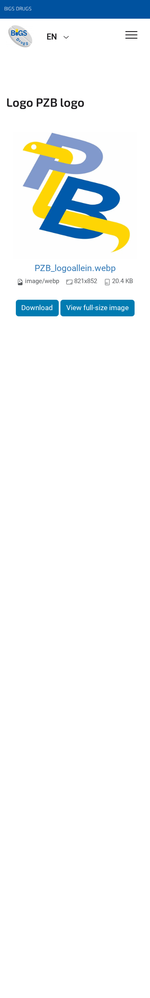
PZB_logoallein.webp (75, 268)
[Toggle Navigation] (131, 35)
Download (37, 307)
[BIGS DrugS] (20, 36)
